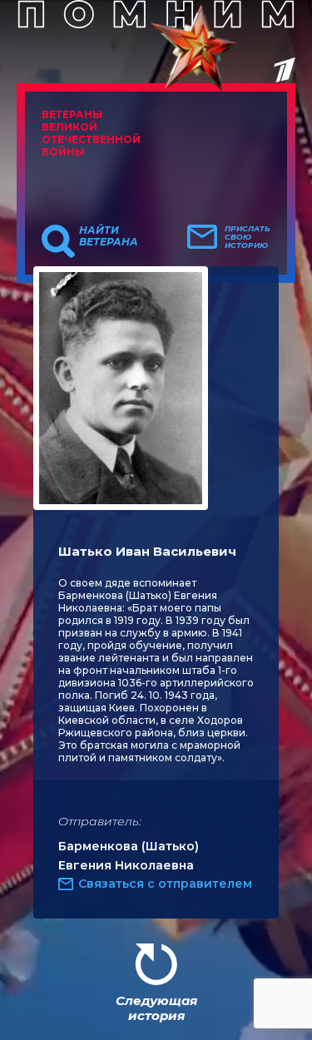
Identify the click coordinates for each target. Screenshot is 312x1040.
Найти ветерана (108, 236)
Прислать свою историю (247, 237)
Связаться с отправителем (165, 883)
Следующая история (156, 1008)
